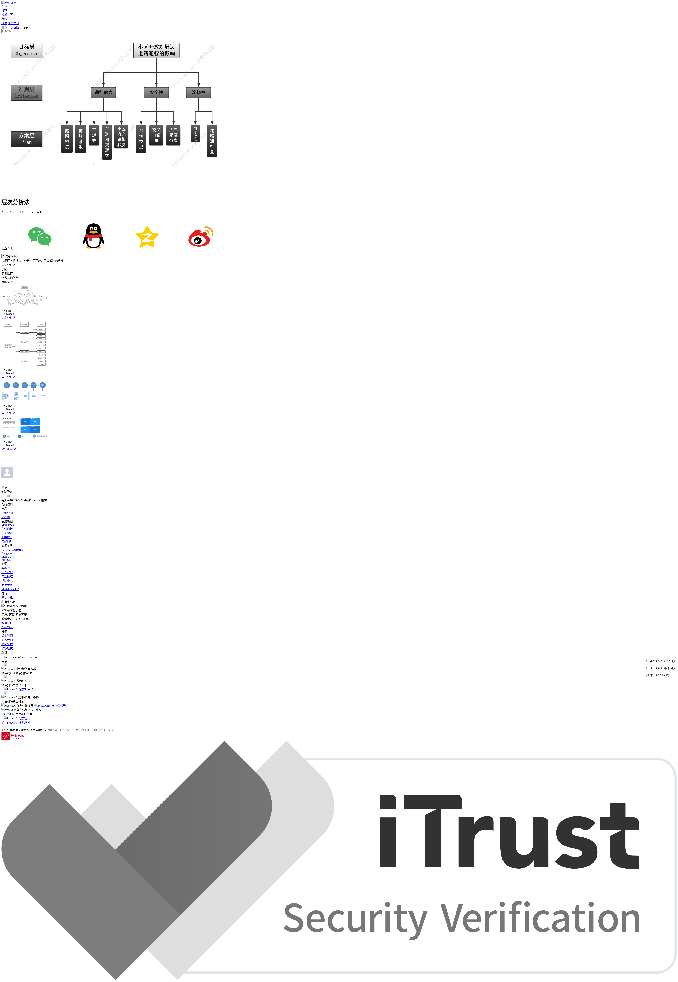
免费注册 (13, 23)
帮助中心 (7, 580)
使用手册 (7, 584)
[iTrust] (339, 978)
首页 (4, 27)
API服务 (6, 537)
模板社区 (7, 14)
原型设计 (7, 533)
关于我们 (7, 635)
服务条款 (7, 644)
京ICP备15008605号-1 (60, 730)
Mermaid (6, 556)
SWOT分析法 (9, 449)
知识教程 (7, 572)
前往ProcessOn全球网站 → (17, 722)
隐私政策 (7, 648)
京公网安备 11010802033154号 (94, 730)
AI (2, 6)
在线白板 (7, 528)
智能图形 (7, 541)
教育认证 (7, 623)
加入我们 (7, 640)
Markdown (7, 524)
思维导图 (7, 512)
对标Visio (7, 627)
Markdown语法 (10, 589)
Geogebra (6, 553)
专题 (4, 18)
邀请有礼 (7, 597)
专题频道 (7, 576)
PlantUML (7, 559)
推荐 (4, 10)
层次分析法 (8, 317)
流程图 (15, 27)
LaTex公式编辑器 (12, 550)
